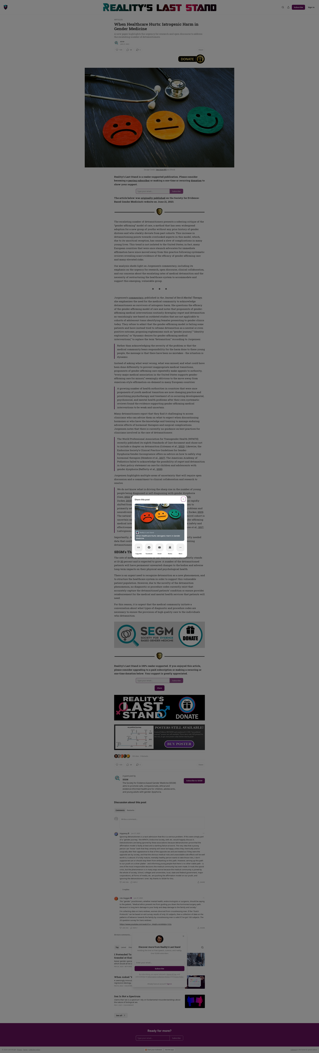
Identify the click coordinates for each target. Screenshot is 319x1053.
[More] (180, 547)
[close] (183, 499)
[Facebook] (149, 547)
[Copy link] (139, 547)
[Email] (159, 547)
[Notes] (170, 547)
